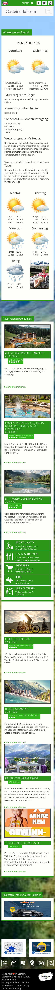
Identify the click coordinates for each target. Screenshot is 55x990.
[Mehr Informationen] (27, 336)
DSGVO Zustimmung (11, 988)
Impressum (7, 985)
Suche (26, 3)
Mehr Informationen (15, 386)
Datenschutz (21, 985)
